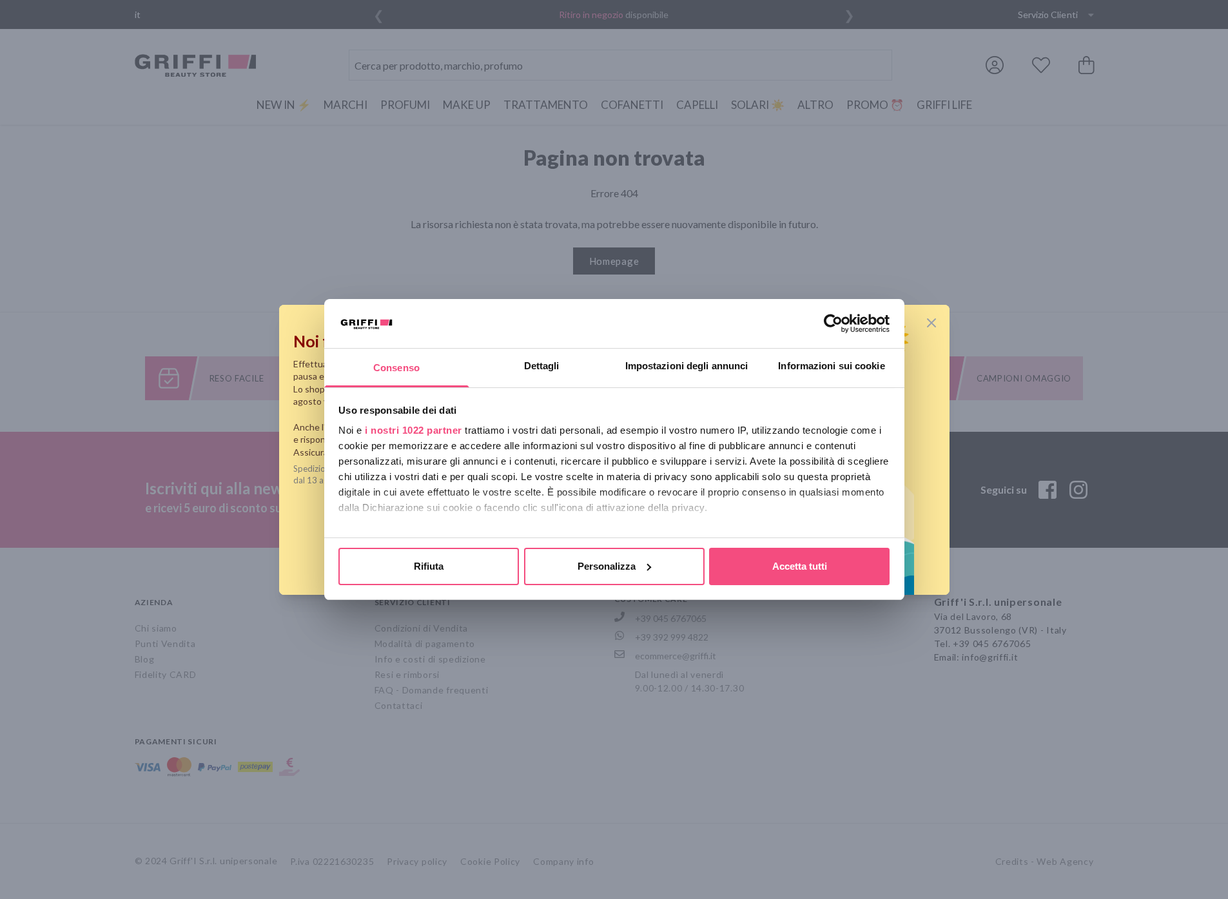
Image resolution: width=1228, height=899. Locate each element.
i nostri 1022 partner (413, 430)
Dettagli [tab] (542, 365)
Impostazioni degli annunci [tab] (686, 365)
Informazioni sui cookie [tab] (831, 365)
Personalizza (607, 566)
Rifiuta (428, 566)
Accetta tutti (799, 566)
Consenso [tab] (396, 367)
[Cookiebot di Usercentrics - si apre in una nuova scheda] (833, 323)
